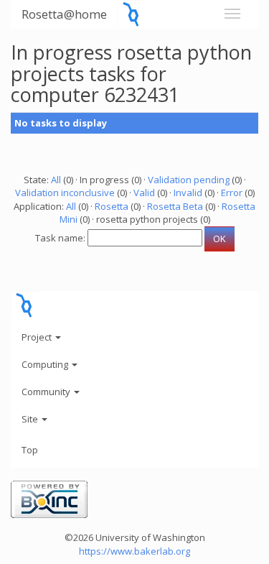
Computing (46, 364)
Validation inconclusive (65, 192)
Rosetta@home (64, 14)
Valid (144, 192)
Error (231, 192)
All (56, 179)
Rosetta (111, 206)
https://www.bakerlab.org (134, 551)
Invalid (188, 192)
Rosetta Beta (175, 206)
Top (30, 449)
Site (31, 418)
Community (47, 391)
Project (38, 336)
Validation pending (189, 179)
